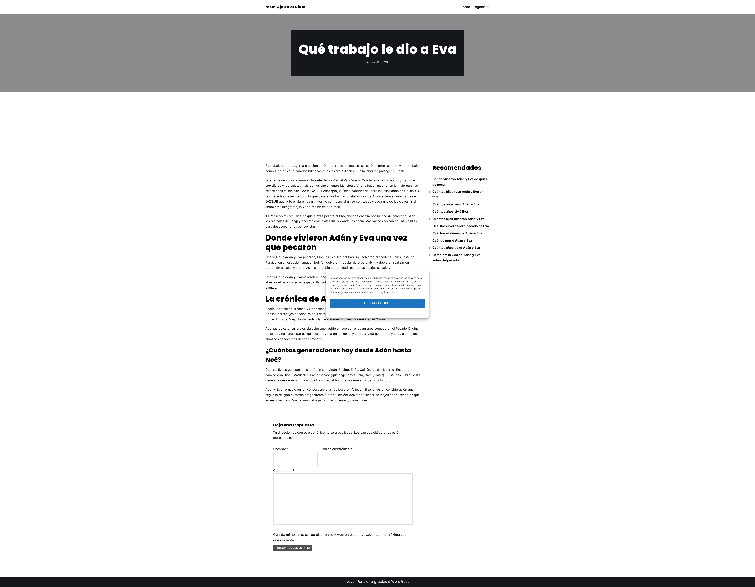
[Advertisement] (377, 121)
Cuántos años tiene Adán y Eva (456, 248)
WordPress (400, 581)
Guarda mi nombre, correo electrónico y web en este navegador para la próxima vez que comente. (339, 537)
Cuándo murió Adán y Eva (452, 240)
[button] (488, 7)
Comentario (283, 471)
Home (465, 7)
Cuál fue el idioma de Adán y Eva (457, 233)
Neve (350, 581)
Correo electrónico (336, 449)
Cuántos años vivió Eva (450, 211)
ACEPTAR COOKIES (377, 303)
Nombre (281, 449)
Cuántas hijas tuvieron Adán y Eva (458, 219)
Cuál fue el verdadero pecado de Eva (460, 226)
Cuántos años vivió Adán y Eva (455, 204)
